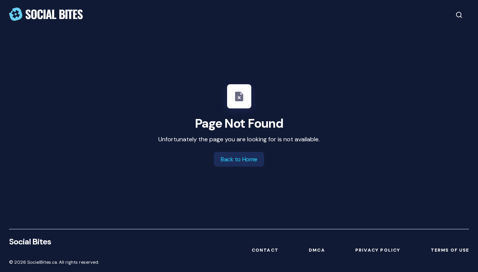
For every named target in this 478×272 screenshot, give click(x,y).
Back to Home (239, 159)
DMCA (317, 250)
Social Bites (30, 241)
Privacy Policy (378, 250)
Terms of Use (450, 250)
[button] (459, 15)
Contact (265, 250)
